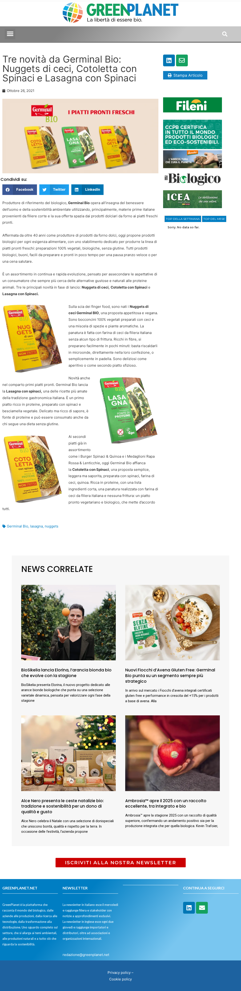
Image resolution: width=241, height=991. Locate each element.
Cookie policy (120, 979)
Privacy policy (119, 972)
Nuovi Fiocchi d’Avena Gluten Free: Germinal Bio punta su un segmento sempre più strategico (170, 675)
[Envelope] (182, 60)
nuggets (51, 526)
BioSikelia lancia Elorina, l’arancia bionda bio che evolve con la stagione (66, 672)
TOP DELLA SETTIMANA (183, 219)
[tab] (183, 219)
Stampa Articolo (188, 75)
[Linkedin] (169, 60)
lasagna (36, 526)
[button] (10, 34)
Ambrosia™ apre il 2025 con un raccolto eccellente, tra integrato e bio (165, 803)
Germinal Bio (17, 526)
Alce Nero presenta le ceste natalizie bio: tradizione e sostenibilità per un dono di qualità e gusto (62, 806)
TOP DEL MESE (214, 219)
